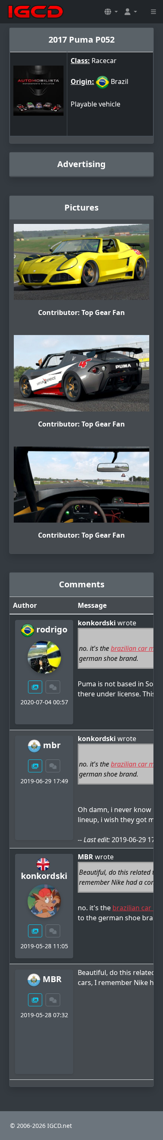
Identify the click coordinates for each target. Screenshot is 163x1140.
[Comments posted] (53, 686)
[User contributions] (35, 686)
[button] (111, 11)
